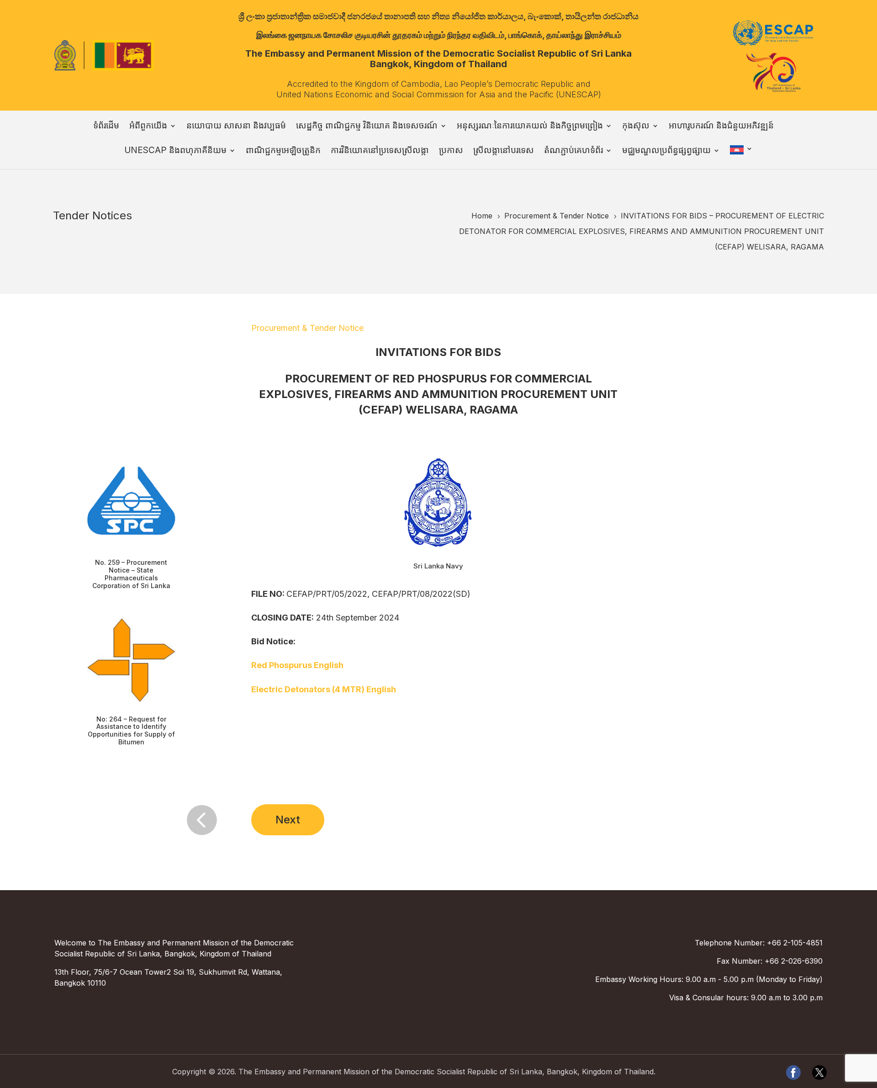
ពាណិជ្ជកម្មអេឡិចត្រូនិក (283, 151)
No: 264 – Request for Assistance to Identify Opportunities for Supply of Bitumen (131, 730)
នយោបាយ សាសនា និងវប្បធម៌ (236, 126)
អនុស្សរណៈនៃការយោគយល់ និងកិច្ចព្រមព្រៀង (530, 126)
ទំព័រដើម (106, 126)
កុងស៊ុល (636, 126)
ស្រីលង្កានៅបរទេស (503, 151)
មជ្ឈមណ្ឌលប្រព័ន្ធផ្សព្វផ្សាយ (666, 151)
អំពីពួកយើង (148, 126)
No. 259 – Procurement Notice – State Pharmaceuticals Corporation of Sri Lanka (131, 573)
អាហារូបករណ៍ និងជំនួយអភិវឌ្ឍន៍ (721, 126)
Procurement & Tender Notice (307, 328)
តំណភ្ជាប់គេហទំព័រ (573, 151)
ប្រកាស (451, 151)
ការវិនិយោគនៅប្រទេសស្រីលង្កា (380, 151)
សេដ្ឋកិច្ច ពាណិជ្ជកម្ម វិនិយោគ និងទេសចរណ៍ (367, 126)
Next (287, 819)
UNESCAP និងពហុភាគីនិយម (175, 151)
